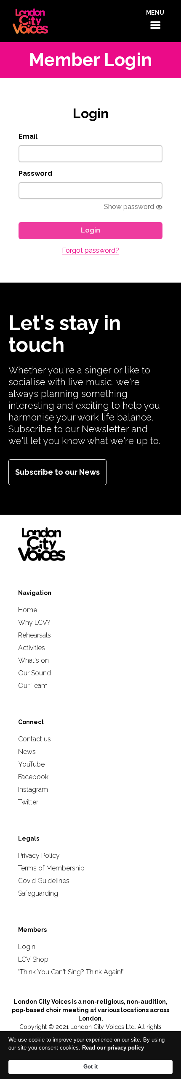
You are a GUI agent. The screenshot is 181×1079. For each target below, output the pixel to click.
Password (35, 173)
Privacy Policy (39, 855)
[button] (155, 21)
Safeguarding (38, 893)
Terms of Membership (51, 868)
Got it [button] (90, 1066)
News (27, 752)
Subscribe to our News (57, 472)
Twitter (28, 802)
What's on (33, 660)
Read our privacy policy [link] (113, 1048)
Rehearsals (34, 635)
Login (26, 947)
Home (27, 610)
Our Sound (34, 673)
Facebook (33, 777)
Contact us (34, 739)
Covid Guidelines (43, 881)
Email (28, 136)
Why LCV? (34, 623)
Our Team (33, 686)
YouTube (31, 764)
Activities (31, 648)
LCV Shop (33, 959)
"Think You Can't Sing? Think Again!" (71, 972)
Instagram (33, 789)
